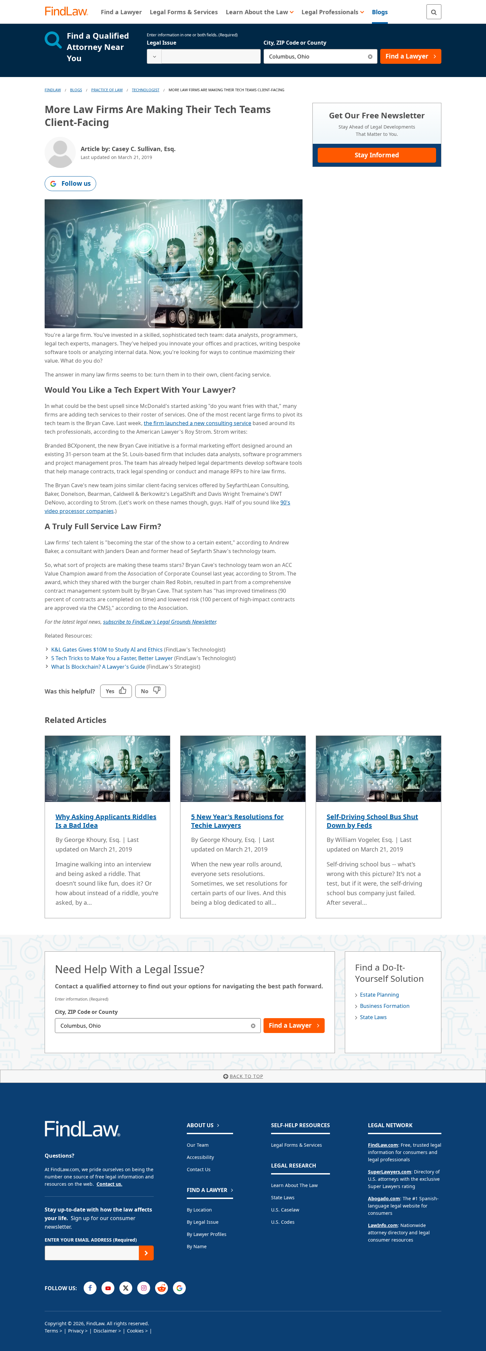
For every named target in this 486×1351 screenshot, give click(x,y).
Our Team (198, 1145)
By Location (199, 1210)
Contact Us (199, 1169)
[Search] (433, 11)
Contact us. (109, 1184)
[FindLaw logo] (69, 12)
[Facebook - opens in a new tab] (90, 1288)
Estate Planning (379, 994)
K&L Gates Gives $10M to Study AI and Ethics (107, 649)
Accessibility (200, 1157)
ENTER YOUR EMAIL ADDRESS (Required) (91, 1240)
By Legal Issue (203, 1222)
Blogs (76, 89)
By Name (197, 1246)
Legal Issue (161, 42)
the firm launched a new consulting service (197, 423)
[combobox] (204, 56)
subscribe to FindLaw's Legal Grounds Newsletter (159, 621)
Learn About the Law (294, 1185)
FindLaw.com (383, 1145)
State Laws (373, 1017)
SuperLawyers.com (389, 1172)
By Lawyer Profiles (206, 1234)
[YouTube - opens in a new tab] (107, 1288)
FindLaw (53, 89)
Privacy (76, 1331)
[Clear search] (370, 56)
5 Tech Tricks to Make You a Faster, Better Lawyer (112, 658)
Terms (51, 1331)
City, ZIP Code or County (294, 42)
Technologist (145, 89)
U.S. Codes (283, 1222)
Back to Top (246, 1076)
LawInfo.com (383, 1225)
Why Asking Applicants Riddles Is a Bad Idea (106, 821)
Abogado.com (384, 1198)
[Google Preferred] (179, 1288)
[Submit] (146, 1253)
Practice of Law (107, 89)
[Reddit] (161, 1288)
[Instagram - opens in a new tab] (143, 1288)
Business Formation (385, 1006)
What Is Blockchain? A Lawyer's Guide (98, 666)
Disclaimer (105, 1331)
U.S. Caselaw (285, 1210)
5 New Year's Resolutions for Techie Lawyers (237, 821)
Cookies (135, 1331)
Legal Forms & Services (296, 1145)
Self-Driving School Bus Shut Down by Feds (372, 821)
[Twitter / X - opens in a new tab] (125, 1288)
